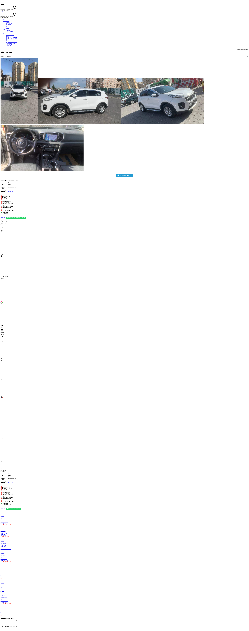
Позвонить (3, 217)
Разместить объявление (124, 1)
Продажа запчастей (10, 44)
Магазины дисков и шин (11, 38)
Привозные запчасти (10, 43)
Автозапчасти (6, 33)
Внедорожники (9, 23)
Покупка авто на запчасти (11, 42)
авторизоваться (23, 620)
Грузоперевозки (9, 31)
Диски (7, 36)
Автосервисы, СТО (10, 32)
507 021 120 (10, 482)
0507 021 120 (11, 191)
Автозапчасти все (10, 35)
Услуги (4, 29)
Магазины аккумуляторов (11, 37)
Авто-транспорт (6, 21)
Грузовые (8, 25)
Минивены (8, 24)
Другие (7, 28)
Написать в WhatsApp (20, 217)
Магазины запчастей (10, 39)
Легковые (8, 22)
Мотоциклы (8, 26)
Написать (17, 508)
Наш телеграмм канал (124, 175)
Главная (5, 19)
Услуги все (8, 30)
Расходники (8, 45)
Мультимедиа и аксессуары (12, 40)
